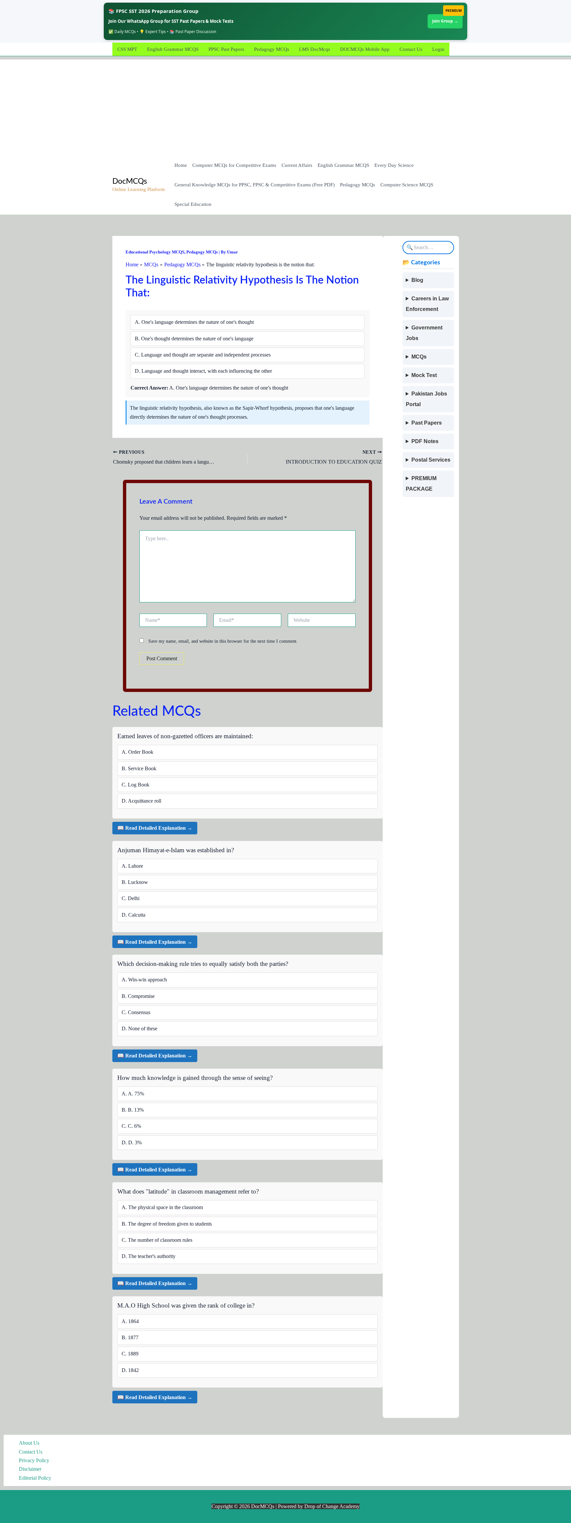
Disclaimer (30, 1469)
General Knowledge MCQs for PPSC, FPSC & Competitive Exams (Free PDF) (254, 184)
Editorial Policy (35, 1478)
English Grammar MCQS (173, 49)
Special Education (192, 204)
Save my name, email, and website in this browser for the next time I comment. (223, 641)
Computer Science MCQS (406, 184)
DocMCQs (129, 181)
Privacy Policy (34, 1460)
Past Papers (426, 423)
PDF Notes (424, 441)
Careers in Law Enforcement (427, 304)
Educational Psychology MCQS (155, 251)
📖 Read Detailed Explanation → (154, 828)
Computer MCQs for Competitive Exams (234, 165)
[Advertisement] (285, 105)
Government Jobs (424, 333)
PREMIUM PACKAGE (421, 484)
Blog (417, 280)
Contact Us (411, 49)
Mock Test (424, 375)
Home (180, 165)
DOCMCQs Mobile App (365, 49)
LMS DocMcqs (314, 49)
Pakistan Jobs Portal (426, 399)
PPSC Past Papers (226, 49)
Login (438, 49)
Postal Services (430, 460)
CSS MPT (127, 49)
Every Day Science (394, 165)
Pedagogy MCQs (271, 49)
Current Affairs (297, 165)
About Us (29, 1443)
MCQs (419, 357)
